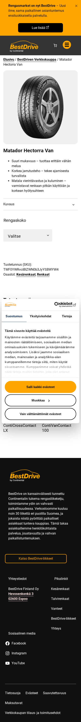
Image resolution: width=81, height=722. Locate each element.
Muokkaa (38, 400)
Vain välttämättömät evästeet (40, 413)
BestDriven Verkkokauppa (36, 59)
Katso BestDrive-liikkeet (36, 558)
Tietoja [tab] (67, 316)
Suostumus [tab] (14, 316)
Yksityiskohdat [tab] (40, 316)
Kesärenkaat (26, 274)
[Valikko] (67, 45)
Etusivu (8, 59)
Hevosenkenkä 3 (20, 594)
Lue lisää (38, 28)
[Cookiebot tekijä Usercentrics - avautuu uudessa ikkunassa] (58, 304)
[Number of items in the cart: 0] (55, 45)
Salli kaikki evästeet (40, 386)
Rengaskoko (15, 220)
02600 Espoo (18, 599)
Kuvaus (8, 204)
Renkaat (43, 274)
